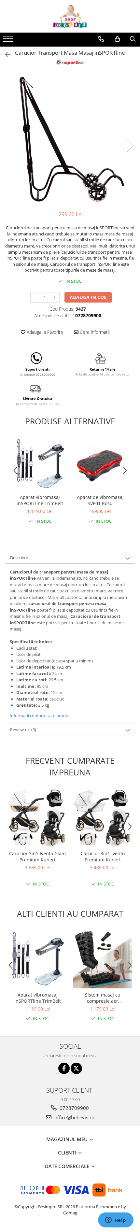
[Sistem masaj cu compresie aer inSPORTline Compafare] (102, 959)
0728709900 (73, 1108)
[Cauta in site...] (132, 39)
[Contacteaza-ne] (101, 39)
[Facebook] (64, 1068)
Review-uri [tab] (23, 729)
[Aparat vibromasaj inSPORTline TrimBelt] (40, 464)
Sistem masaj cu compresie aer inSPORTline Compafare (103, 998)
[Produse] (9, 41)
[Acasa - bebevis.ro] (70, 16)
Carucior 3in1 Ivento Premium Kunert (103, 856)
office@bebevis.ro (73, 1117)
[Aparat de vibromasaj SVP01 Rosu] (100, 464)
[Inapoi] (5, 54)
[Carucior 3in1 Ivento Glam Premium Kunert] (37, 817)
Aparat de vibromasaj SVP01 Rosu (100, 500)
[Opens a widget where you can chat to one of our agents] (115, 1220)
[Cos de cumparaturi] (117, 39)
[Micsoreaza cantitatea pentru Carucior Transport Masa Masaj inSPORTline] (35, 297)
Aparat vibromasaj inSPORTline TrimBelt (40, 500)
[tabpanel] (70, 139)
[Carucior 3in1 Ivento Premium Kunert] (102, 817)
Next (130, 145)
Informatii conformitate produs (40, 715)
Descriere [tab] (19, 557)
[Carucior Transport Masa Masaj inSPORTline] (70, 139)
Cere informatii (94, 332)
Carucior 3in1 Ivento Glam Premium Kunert (37, 856)
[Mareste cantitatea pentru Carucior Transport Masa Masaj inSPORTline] (55, 297)
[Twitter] (76, 1068)
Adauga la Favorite (44, 332)
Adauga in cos (88, 297)
